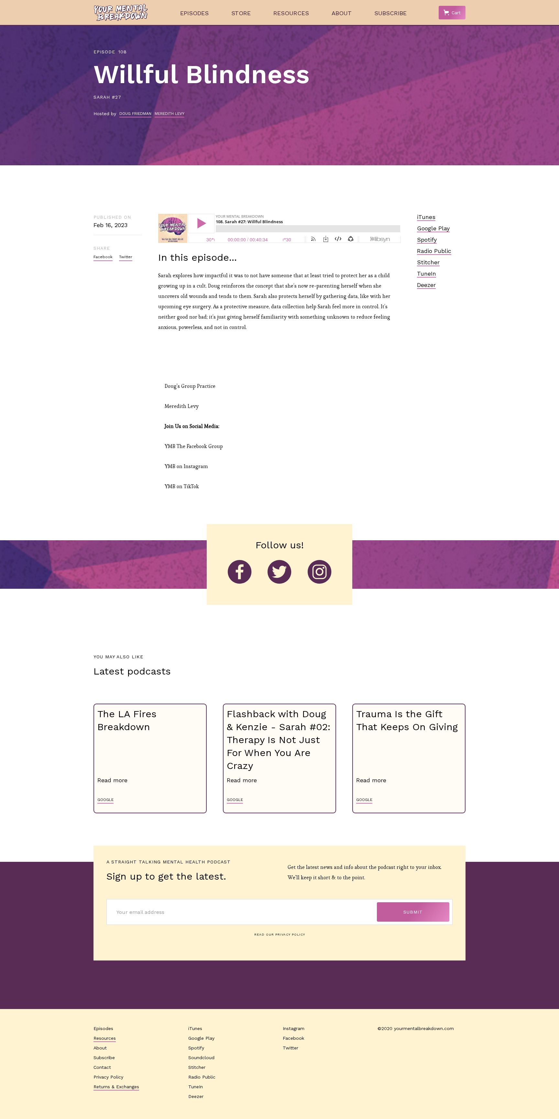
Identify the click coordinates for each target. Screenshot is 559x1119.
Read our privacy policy (279, 934)
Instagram (196, 466)
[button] (452, 12)
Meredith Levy (182, 406)
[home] (120, 12)
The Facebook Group (200, 446)
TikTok (191, 486)
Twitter (125, 257)
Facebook (103, 257)
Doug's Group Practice (190, 386)
